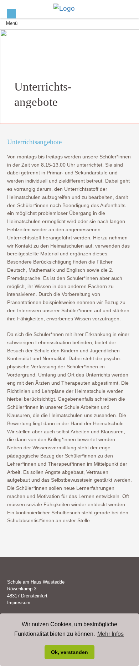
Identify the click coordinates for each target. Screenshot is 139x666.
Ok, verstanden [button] (69, 652)
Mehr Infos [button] (110, 634)
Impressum (18, 602)
